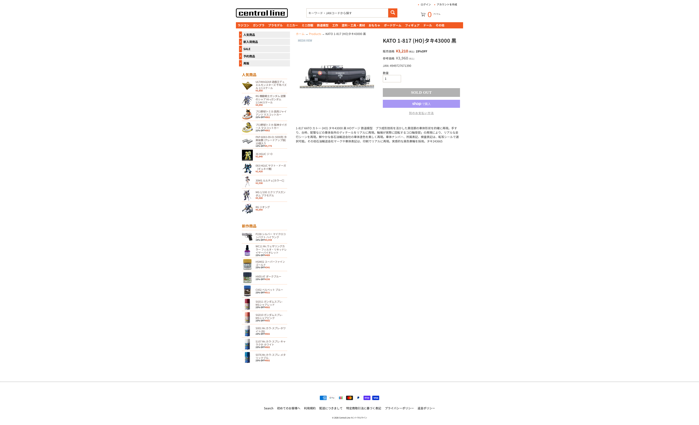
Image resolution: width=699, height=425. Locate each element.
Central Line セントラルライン (353, 417)
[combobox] (347, 12)
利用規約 (310, 408)
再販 (246, 63)
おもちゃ (374, 25)
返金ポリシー (426, 408)
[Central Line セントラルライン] (262, 12)
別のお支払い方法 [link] (421, 113)
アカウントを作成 (447, 4)
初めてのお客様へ (288, 408)
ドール (427, 25)
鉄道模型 (323, 25)
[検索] (392, 12)
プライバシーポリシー (399, 408)
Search (268, 408)
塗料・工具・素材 (353, 25)
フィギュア (412, 25)
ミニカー (292, 25)
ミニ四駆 (307, 25)
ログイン (426, 4)
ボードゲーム (392, 25)
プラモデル (275, 25)
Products (315, 34)
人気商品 (249, 34)
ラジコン (243, 25)
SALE (246, 49)
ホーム (300, 34)
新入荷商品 (250, 42)
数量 (386, 73)
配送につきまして (331, 408)
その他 (440, 25)
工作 (335, 25)
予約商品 (249, 56)
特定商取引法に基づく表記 (363, 408)
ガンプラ (258, 25)
